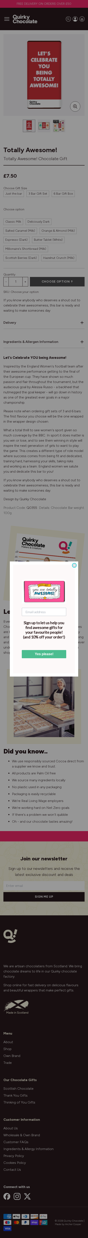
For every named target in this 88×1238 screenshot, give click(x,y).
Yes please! (44, 654)
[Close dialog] (74, 565)
